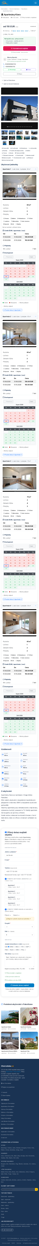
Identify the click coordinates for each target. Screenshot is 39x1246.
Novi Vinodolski (30, 1155)
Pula (33, 1147)
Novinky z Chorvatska (7, 1124)
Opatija (3, 1158)
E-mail (7, 860)
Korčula (14, 1180)
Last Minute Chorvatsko (8, 1121)
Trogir (9, 1174)
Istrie (3, 1145)
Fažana (10, 1147)
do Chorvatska (7, 1083)
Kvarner (4, 1153)
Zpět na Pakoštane (9, 80)
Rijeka (10, 1158)
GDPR (13, 1243)
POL (23, 950)
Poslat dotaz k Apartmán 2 (13, 454)
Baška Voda (4, 1172)
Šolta (5, 1174)
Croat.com (4, 1137)
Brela (13, 1172)
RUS (12, 950)
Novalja (23, 1155)
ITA (22, 947)
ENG (12, 947)
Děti (9, 931)
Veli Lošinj (16, 1158)
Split (2, 1174)
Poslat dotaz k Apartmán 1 (13, 310)
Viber (29, 69)
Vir (30, 1164)
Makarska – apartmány (7, 1202)
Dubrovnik (8, 1180)
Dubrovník (5, 1177)
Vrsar (21, 1150)
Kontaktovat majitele (20, 48)
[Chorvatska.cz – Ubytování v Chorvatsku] (5, 3)
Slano (34, 1180)
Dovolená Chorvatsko (7, 1134)
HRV (17, 950)
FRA (6, 950)
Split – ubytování (5, 1199)
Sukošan (26, 1164)
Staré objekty (6, 1095)
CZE (6, 947)
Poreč (29, 1147)
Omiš (27, 1172)
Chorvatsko (4, 9)
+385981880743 (10, 66)
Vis (18, 1174)
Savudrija (12, 1150)
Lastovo (19, 1180)
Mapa (20, 74)
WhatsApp (13, 69)
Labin (13, 1147)
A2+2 (14, 31)
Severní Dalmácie (14, 9)
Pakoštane (24, 9)
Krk (12, 1155)
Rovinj (7, 1150)
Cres (2, 1155)
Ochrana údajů (6, 1243)
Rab (7, 1158)
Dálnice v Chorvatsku (7, 1112)
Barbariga (4, 1147)
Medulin (18, 1147)
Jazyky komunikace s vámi (17, 944)
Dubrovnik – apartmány (7, 1196)
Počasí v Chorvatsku (7, 1115)
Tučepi (14, 1174)
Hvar (17, 1172)
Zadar (2, 1166)
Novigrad (23, 1147)
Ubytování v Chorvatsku (13, 1071)
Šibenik (21, 1164)
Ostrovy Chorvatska (6, 1109)
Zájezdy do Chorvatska (7, 1103)
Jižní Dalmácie (6, 1169)
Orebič (24, 1180)
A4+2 (22, 31)
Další (31, 257)
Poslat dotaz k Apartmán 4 (13, 744)
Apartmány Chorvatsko (7, 1106)
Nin (7, 1164)
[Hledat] (36, 1189)
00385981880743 (10, 64)
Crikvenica (8, 1155)
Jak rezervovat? (8, 1230)
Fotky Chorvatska (6, 1118)
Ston (2, 1182)
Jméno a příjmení (11, 852)
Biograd (3, 1164)
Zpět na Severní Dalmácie (11, 84)
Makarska (22, 1172)
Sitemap (19, 1243)
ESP (27, 947)
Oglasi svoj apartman (9, 1087)
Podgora (31, 1172)
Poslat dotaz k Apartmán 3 (13, 599)
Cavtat (3, 1180)
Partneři (5, 1092)
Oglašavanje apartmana (30, 1243)
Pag (17, 1164)
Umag (17, 1150)
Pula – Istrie (4, 1211)
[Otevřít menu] (35, 3)
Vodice (33, 1164)
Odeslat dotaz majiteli (20, 985)
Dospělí (8, 923)
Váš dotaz (11, 954)
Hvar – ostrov (5, 1205)
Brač (10, 1172)
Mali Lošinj (17, 1155)
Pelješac (29, 1180)
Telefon (11, 868)
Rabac (3, 1150)
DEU (17, 947)
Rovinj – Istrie (5, 1208)
